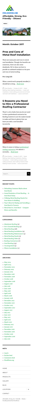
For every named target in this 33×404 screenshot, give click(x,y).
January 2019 (8, 272)
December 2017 (9, 300)
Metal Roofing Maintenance (13, 234)
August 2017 (8, 310)
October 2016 (8, 334)
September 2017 (9, 308)
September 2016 (9, 336)
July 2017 (7, 312)
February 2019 (9, 269)
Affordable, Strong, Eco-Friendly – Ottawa (15, 17)
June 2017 (7, 315)
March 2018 (8, 296)
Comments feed (9, 358)
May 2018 (7, 291)
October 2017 (8, 305)
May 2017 (7, 317)
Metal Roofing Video (11, 238)
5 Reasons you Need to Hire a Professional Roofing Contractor (16, 103)
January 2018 (8, 298)
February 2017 (9, 324)
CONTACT (6, 393)
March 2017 (8, 322)
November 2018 (9, 276)
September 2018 (9, 281)
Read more (20, 84)
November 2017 (9, 303)
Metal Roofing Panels (11, 236)
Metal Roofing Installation (14, 90)
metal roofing (13, 92)
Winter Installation (10, 248)
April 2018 (7, 293)
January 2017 (8, 327)
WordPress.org (9, 360)
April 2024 (7, 264)
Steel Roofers (8, 88)
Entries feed (8, 355)
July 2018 (7, 286)
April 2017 (7, 320)
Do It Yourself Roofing (11, 226)
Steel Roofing (8, 243)
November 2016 (9, 332)
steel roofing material (19, 161)
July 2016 (7, 339)
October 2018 (8, 279)
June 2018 (7, 288)
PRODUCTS (6, 377)
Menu (5, 23)
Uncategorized (9, 246)
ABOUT (5, 372)
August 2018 (8, 284)
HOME (5, 368)
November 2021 (9, 267)
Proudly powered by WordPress (11, 400)
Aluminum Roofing (10, 224)
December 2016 (9, 329)
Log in (6, 353)
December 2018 (9, 274)
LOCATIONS (6, 389)
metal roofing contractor (17, 160)
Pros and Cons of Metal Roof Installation (16, 53)
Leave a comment (23, 93)
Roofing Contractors (11, 241)
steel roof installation (11, 93)
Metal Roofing (9, 229)
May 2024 (7, 262)
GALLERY (6, 381)
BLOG (4, 385)
